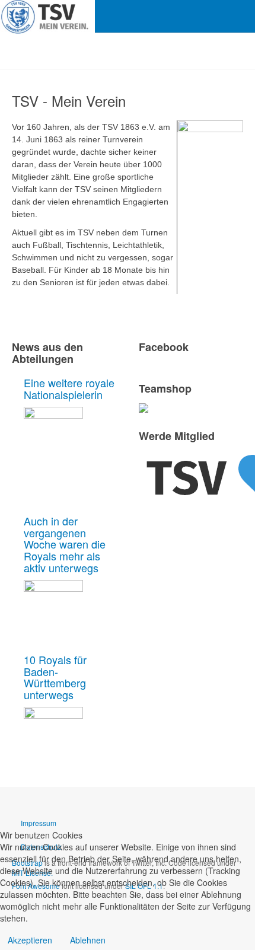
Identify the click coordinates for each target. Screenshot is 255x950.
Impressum (38, 823)
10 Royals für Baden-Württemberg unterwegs (55, 677)
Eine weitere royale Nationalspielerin (69, 388)
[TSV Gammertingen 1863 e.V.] (47, 16)
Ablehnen (88, 940)
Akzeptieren (30, 940)
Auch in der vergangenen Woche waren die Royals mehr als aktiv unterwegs (65, 544)
